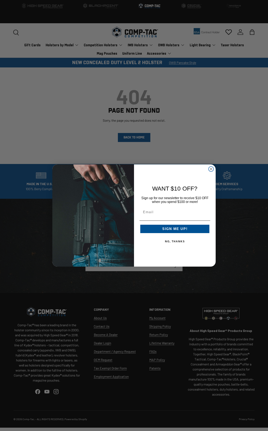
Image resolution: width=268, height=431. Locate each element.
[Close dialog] (211, 169)
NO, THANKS (175, 241)
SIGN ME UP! (175, 229)
